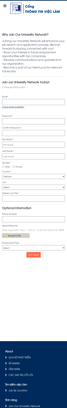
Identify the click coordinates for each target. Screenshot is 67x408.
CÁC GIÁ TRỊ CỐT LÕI (21, 374)
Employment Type (10, 242)
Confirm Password (11, 127)
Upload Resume (10, 225)
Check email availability (13, 106)
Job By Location (18, 390)
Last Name (8, 150)
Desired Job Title (10, 193)
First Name (8, 139)
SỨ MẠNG (14, 363)
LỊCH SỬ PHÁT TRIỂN (20, 357)
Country (6, 171)
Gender (6, 162)
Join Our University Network (24, 405)
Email (5, 96)
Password (7, 115)
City (4, 182)
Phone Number (9, 213)
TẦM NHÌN (14, 369)
